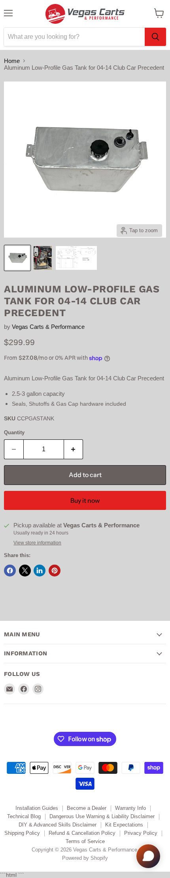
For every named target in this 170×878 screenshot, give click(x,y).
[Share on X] (25, 570)
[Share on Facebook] (10, 570)
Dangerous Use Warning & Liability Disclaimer (102, 816)
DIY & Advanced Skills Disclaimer (57, 825)
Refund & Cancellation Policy (82, 833)
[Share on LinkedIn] (39, 570)
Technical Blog (24, 816)
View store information (37, 543)
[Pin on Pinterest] (54, 570)
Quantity (14, 432)
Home (12, 60)
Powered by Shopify (85, 858)
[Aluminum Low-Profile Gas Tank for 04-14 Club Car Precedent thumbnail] (17, 258)
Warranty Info (130, 808)
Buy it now (85, 500)
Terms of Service (85, 841)
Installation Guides (36, 808)
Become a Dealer (86, 808)
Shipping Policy (22, 833)
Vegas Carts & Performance (48, 326)
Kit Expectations (124, 825)
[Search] (155, 37)
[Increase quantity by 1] (73, 449)
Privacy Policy (140, 833)
